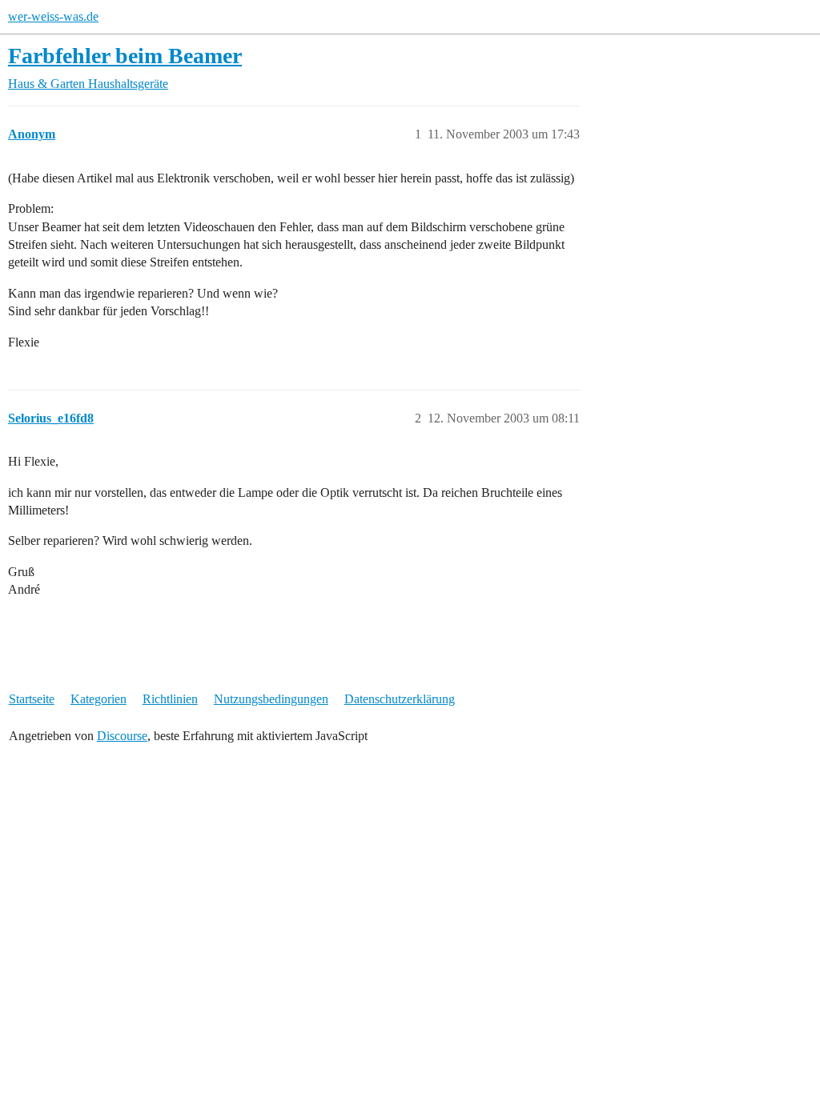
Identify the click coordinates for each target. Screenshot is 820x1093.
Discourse (122, 736)
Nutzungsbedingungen (271, 699)
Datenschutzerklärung (399, 699)
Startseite (31, 699)
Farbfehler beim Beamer (125, 55)
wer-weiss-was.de (53, 16)
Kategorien (98, 699)
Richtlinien (170, 699)
